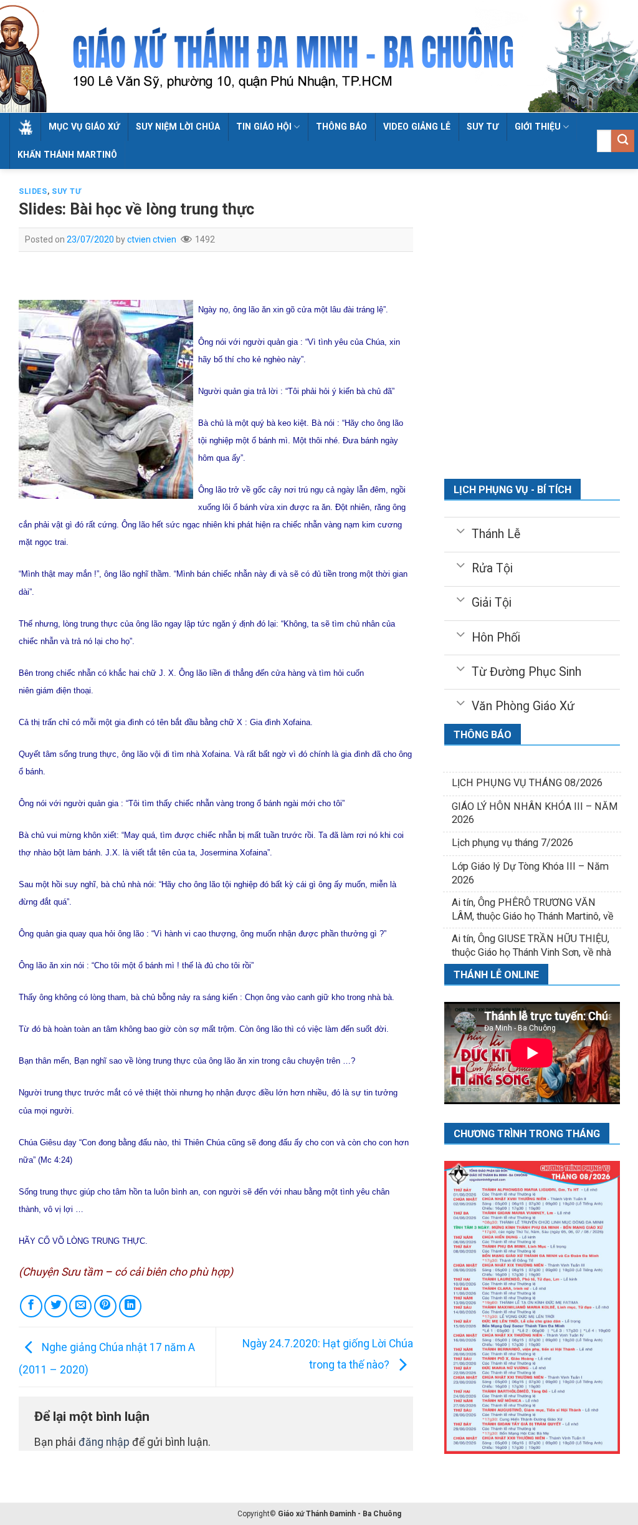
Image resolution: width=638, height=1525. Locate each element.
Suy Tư (67, 191)
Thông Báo (341, 127)
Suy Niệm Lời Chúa (178, 127)
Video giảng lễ (416, 127)
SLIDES (33, 191)
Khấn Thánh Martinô (67, 155)
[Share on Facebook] (31, 1306)
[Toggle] (460, 530)
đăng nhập (104, 1442)
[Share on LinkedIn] (130, 1306)
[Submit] (622, 141)
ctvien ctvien (151, 239)
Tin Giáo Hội (264, 127)
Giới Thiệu (538, 127)
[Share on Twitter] (55, 1306)
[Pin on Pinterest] (105, 1306)
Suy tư (482, 127)
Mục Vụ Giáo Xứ (84, 127)
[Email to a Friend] (80, 1306)
